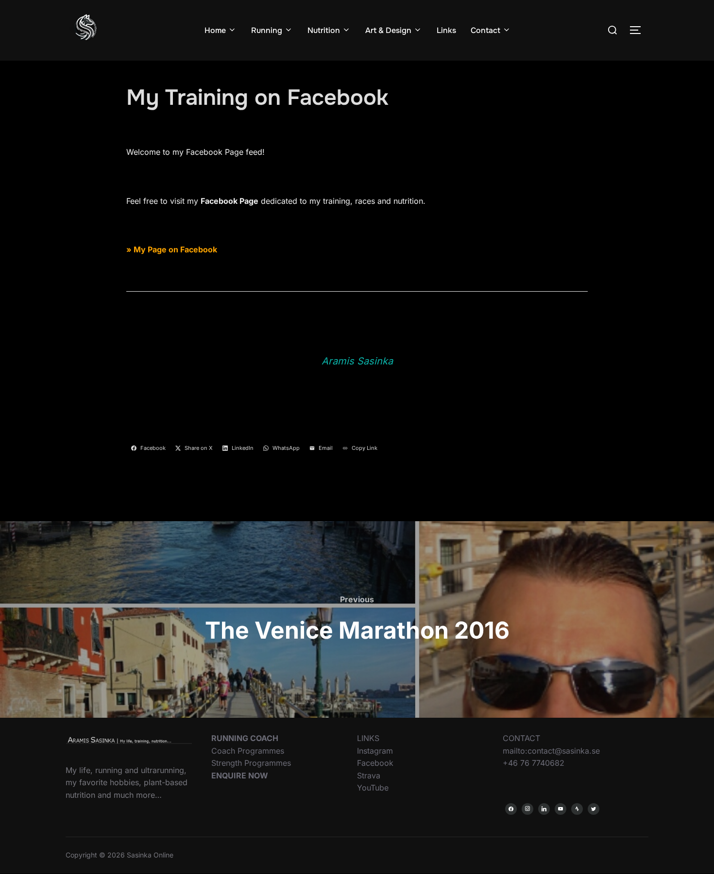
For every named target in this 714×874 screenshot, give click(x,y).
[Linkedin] (544, 809)
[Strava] (577, 809)
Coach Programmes (247, 751)
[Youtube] (560, 809)
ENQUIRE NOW (239, 775)
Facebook (375, 763)
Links (446, 30)
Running (266, 30)
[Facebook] (511, 809)
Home (215, 30)
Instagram (375, 751)
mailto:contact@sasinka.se (551, 751)
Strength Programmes (251, 763)
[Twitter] (593, 809)
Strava (368, 775)
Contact (485, 30)
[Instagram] (527, 809)
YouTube (373, 787)
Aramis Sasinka (357, 361)
